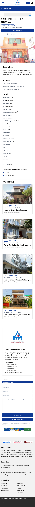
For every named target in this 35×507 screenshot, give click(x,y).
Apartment (4, 483)
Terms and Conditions (18, 502)
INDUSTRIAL (21, 488)
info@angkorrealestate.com (14, 372)
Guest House (5, 488)
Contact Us (3, 505)
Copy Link (12, 34)
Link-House (5, 493)
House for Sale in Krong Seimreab (15, 210)
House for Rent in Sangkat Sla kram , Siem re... (19, 315)
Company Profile (5, 502)
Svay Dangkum (5, 27)
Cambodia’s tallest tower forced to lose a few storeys (16, 470)
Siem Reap (12, 27)
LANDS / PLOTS (22, 490)
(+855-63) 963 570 (11, 364)
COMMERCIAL (21, 485)
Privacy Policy (26, 502)
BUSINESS (4, 485)
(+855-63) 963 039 (12, 366)
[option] (6, 442)
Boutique (20, 483)
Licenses (11, 502)
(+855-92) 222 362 (11, 370)
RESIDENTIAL (21, 493)
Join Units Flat (5, 490)
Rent (12, 25)
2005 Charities (6, 467)
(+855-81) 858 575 (11, 368)
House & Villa (5, 25)
